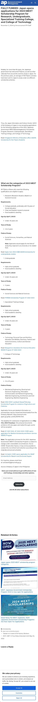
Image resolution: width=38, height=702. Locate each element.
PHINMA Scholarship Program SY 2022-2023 (19, 298)
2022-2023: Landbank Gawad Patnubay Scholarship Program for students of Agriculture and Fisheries (18, 404)
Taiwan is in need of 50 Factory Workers (16, 633)
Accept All (19, 688)
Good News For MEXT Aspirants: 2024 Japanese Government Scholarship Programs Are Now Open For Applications (17, 620)
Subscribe (19, 484)
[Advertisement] (19, 48)
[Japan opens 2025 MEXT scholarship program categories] (19, 549)
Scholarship (7, 629)
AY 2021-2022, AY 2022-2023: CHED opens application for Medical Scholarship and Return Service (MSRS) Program (19, 433)
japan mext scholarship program (11, 631)
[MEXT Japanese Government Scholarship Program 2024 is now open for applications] (19, 577)
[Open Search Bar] (35, 3)
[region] (19, 686)
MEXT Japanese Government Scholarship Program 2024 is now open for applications (17, 591)
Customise (19, 693)
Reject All (19, 698)
